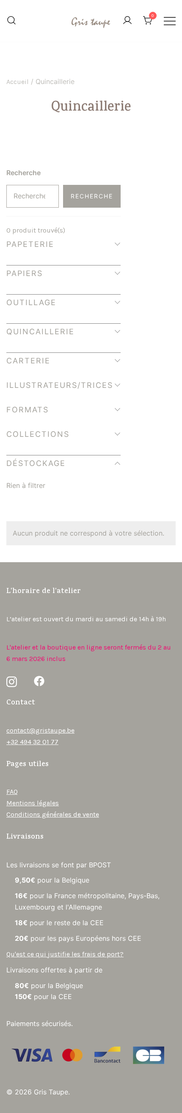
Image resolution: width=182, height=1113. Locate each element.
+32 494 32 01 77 (32, 742)
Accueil (17, 82)
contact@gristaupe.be (40, 730)
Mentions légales (32, 803)
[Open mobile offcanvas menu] (170, 21)
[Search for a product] (11, 21)
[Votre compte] (127, 21)
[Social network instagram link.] (11, 681)
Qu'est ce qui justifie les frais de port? (65, 954)
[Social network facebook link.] (39, 681)
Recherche (23, 172)
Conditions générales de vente (52, 814)
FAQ (12, 792)
